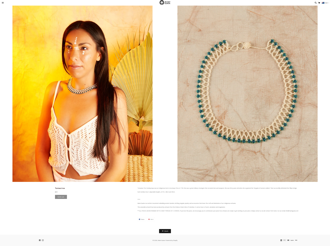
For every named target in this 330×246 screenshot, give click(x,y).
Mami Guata (161, 240)
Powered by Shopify (171, 240)
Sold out (61, 197)
